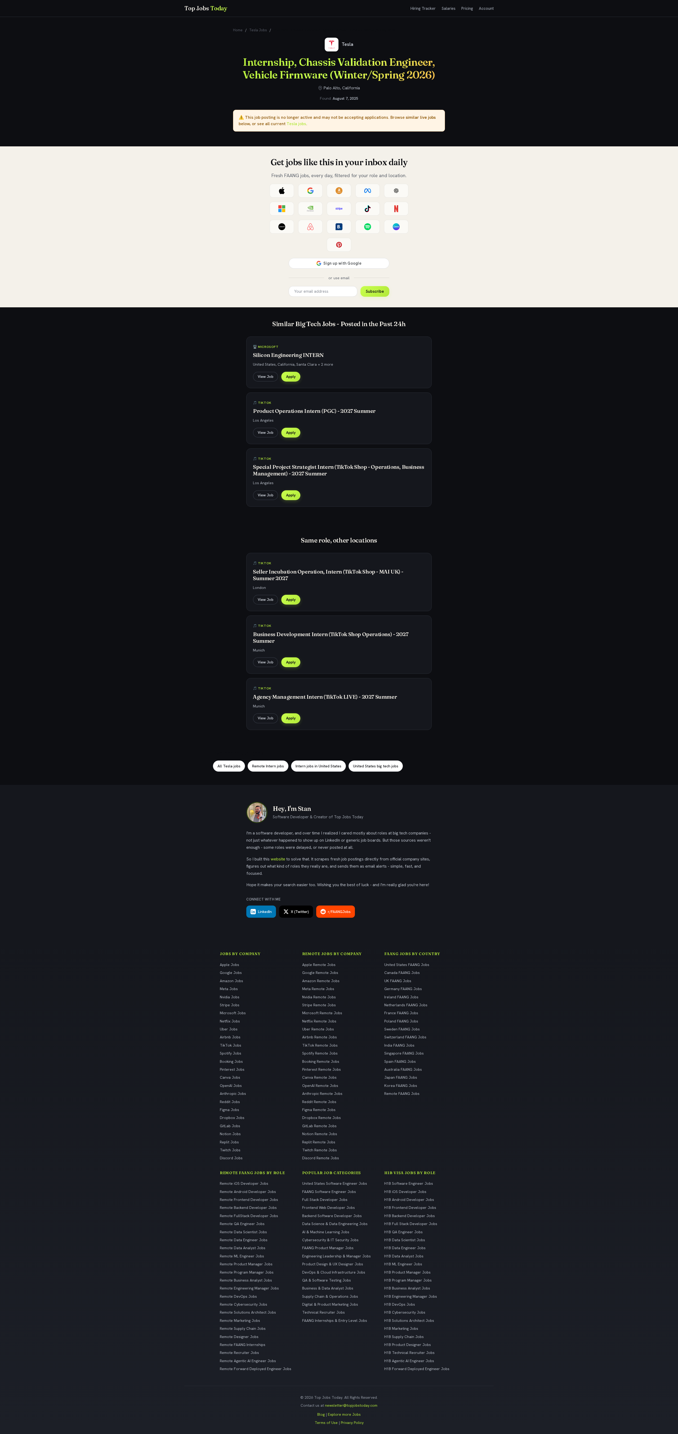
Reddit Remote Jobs (319, 1101)
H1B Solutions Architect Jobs (409, 1320)
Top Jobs (205, 8)
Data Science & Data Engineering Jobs (335, 1223)
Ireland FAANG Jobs (401, 997)
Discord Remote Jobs (320, 1158)
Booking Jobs (231, 1061)
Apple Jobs (229, 964)
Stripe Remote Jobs (319, 1005)
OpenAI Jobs (231, 1085)
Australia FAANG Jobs (403, 1069)
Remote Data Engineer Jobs (243, 1240)
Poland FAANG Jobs (401, 1021)
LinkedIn (265, 911)
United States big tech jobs (375, 766)
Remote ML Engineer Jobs (242, 1256)
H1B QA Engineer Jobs (403, 1232)
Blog (321, 1414)
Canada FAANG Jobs (402, 972)
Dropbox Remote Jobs (321, 1117)
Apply (291, 376)
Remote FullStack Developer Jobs (249, 1215)
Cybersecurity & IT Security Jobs (330, 1240)
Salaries (448, 8)
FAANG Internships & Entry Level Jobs (334, 1320)
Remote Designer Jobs (239, 1336)
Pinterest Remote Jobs (321, 1069)
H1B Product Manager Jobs (407, 1272)
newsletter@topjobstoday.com (351, 1405)
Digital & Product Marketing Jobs (330, 1304)
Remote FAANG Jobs (402, 1093)
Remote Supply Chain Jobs (243, 1328)
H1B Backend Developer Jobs (409, 1215)
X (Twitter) (300, 911)
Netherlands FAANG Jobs (405, 1005)
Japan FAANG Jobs (400, 1077)
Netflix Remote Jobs (319, 1021)
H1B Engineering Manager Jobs (410, 1296)
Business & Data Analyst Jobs (327, 1288)
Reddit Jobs (230, 1101)
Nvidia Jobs (229, 997)
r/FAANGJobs (339, 911)
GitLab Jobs (230, 1125)
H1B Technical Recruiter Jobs (409, 1352)
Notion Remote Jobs (319, 1133)
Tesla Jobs (258, 30)
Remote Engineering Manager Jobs (249, 1288)
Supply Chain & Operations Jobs (330, 1296)
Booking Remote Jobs (320, 1061)
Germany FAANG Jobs (403, 988)
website (278, 859)
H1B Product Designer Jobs (407, 1344)
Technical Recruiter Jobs (323, 1312)
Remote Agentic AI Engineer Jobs (248, 1360)
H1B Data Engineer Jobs (405, 1247)
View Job (265, 376)
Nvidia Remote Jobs (319, 997)
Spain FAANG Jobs (400, 1061)
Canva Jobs (230, 1077)
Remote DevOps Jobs (238, 1296)
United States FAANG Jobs (406, 964)
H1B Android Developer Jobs (409, 1199)
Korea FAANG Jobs (400, 1085)
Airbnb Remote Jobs (319, 1037)
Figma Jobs (229, 1109)
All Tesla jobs (228, 766)
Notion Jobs (230, 1133)
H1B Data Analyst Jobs (403, 1256)
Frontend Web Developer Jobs (328, 1207)
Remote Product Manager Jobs (246, 1264)
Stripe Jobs (229, 1005)
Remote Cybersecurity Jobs (243, 1304)
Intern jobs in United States (318, 766)
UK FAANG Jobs (397, 980)
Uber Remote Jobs (318, 1029)
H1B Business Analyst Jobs (407, 1288)
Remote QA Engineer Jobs (242, 1223)
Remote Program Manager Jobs (247, 1272)
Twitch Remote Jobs (319, 1150)
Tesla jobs (296, 123)
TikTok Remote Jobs (320, 1045)
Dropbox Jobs (232, 1117)
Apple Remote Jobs (319, 964)
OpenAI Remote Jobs (320, 1085)
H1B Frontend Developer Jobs (410, 1207)
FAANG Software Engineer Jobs (329, 1191)
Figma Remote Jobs (319, 1109)
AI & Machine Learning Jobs (325, 1232)
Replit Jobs (229, 1142)
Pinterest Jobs (232, 1069)
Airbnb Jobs (230, 1037)
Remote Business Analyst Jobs (246, 1280)
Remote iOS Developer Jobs (244, 1183)
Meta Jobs (229, 988)
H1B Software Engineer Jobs (408, 1183)
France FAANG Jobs (401, 1013)
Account (486, 8)
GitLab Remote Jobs (319, 1125)
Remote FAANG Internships (242, 1344)
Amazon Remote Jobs (321, 980)
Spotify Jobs (230, 1053)
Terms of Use (326, 1422)
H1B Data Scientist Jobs (404, 1240)
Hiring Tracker (423, 8)
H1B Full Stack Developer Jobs (410, 1223)
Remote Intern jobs (268, 766)
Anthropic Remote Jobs (322, 1093)
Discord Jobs (231, 1158)
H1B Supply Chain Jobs (404, 1336)
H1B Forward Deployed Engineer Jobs (416, 1368)
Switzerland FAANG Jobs (405, 1037)
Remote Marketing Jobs (240, 1320)
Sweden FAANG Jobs (402, 1029)
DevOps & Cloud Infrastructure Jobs (333, 1272)
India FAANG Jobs (399, 1045)
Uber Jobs (229, 1029)
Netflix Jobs (230, 1021)
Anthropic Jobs (233, 1093)
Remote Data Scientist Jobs (243, 1232)
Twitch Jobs (230, 1150)
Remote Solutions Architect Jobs (248, 1312)
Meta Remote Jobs (318, 988)
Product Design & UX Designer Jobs (332, 1264)
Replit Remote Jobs (318, 1142)
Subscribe (375, 291)
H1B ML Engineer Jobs (403, 1264)
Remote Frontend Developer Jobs (249, 1199)
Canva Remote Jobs (319, 1077)
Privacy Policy (352, 1422)
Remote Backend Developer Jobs (248, 1207)
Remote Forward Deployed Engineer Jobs (255, 1368)
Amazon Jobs (231, 980)
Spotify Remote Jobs (320, 1053)
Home (238, 30)
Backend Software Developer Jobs (332, 1215)
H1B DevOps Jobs (399, 1304)
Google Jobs (231, 972)
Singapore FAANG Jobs (404, 1053)
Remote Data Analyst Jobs (242, 1247)
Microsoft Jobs (233, 1013)
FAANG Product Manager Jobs (328, 1247)
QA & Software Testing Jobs (326, 1280)
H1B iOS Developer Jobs (405, 1191)
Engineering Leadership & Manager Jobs (336, 1256)
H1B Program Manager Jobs (408, 1280)
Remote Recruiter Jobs (239, 1352)
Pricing (467, 8)
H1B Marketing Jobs (401, 1328)
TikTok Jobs (230, 1045)
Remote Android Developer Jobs (248, 1191)
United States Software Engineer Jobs (334, 1183)
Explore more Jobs (344, 1414)
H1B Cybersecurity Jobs (404, 1312)
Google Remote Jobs (320, 972)
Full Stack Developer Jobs (324, 1199)
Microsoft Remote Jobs (322, 1013)
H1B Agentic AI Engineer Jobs (409, 1360)
